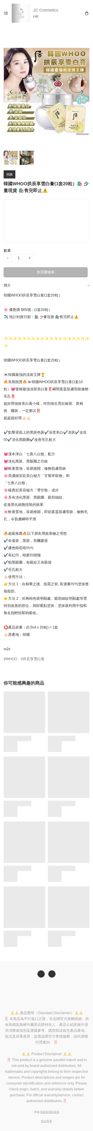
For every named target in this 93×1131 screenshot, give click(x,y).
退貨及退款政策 (49, 1112)
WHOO (11, 659)
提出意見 (46, 1121)
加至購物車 (46, 272)
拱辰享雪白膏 (33, 659)
